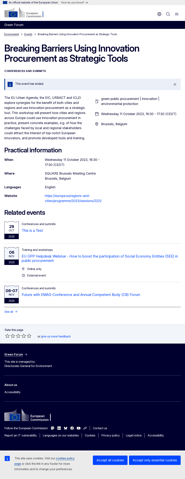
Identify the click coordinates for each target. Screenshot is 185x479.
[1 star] (7, 335)
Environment (11, 34)
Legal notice (134, 435)
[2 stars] (10, 335)
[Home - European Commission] (26, 12)
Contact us (100, 428)
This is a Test (32, 230)
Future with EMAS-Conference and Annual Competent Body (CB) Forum (81, 295)
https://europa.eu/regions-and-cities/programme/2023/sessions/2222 (73, 198)
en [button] (159, 14)
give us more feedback (56, 336)
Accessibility (12, 392)
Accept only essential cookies (155, 460)
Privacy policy (110, 435)
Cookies (90, 435)
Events (28, 34)
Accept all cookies (110, 460)
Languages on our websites (61, 435)
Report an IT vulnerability (20, 435)
